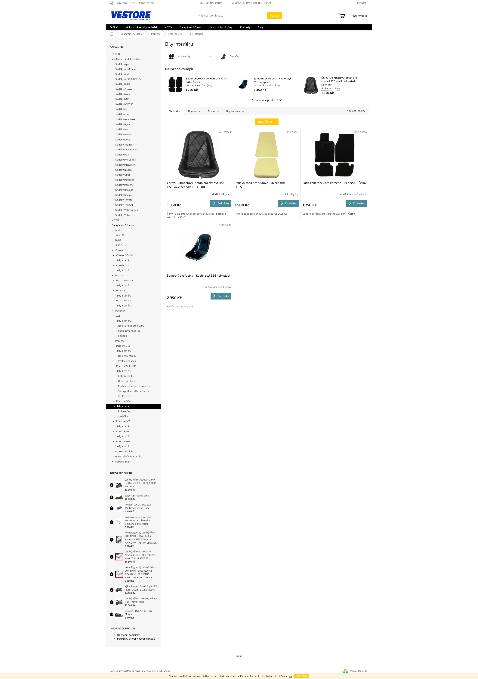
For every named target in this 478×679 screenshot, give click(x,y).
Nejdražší (213, 111)
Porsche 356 (123, 346)
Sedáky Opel (122, 175)
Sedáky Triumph (124, 205)
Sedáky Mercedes (125, 160)
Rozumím (301, 676)
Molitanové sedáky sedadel (127, 59)
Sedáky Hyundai (124, 124)
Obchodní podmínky (210, 3)
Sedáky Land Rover (126, 150)
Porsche (120, 341)
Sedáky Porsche (124, 185)
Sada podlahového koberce (133, 391)
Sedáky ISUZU (123, 135)
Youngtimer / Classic (123, 225)
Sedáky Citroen (124, 89)
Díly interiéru (124, 260)
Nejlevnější (194, 111)
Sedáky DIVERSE (124, 104)
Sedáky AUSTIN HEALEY (128, 79)
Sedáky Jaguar (123, 145)
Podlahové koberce (129, 331)
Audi (117, 230)
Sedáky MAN (122, 155)
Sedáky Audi (122, 74)
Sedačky (123, 416)
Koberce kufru (126, 376)
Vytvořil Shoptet (359, 671)
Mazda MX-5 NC (124, 301)
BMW (118, 240)
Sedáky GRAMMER (125, 119)
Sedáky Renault (124, 190)
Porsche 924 (123, 401)
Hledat (274, 15)
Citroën (119, 250)
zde (290, 676)
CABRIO (116, 54)
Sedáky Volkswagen (126, 210)
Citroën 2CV (122, 265)
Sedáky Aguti (122, 64)
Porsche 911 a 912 (126, 366)
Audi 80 (120, 235)
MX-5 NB (120, 291)
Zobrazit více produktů (264, 100)
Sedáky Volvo (123, 215)
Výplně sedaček (127, 361)
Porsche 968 (123, 442)
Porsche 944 (123, 431)
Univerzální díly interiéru (128, 457)
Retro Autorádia (124, 451)
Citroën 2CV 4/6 (124, 255)
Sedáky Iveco (123, 140)
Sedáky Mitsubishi (125, 165)
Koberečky (124, 411)
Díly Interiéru (124, 351)
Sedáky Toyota (123, 200)
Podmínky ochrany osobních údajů (250, 3)
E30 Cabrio (122, 245)
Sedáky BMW (122, 84)
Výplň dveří (124, 396)
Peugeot (120, 311)
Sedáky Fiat (121, 109)
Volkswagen (122, 462)
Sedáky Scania (123, 195)
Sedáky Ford (122, 114)
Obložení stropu (127, 356)
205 (118, 316)
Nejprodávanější (235, 111)
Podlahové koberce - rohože (134, 386)
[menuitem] (114, 27)
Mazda (119, 275)
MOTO (115, 220)
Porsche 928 (123, 421)
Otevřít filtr (267, 121)
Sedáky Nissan (123, 170)
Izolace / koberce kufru (131, 326)
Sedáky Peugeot (124, 180)
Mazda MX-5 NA (124, 280)
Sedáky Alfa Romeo (126, 69)
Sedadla (122, 336)
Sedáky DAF (122, 99)
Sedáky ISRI (121, 129)
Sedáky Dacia (122, 94)
